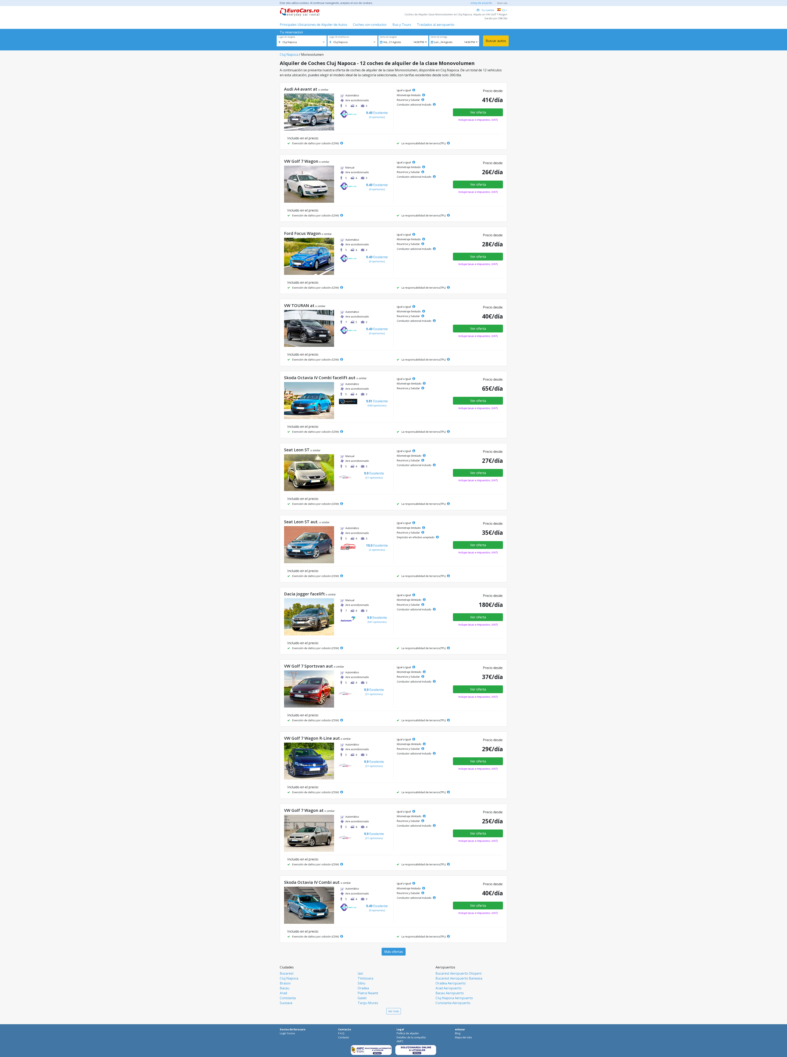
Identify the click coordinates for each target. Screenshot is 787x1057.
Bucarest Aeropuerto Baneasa (459, 978)
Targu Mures (368, 1003)
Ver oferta (478, 112)
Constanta (288, 998)
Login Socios (287, 1033)
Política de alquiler (408, 1033)
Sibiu (361, 983)
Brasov (285, 983)
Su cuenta (487, 10)
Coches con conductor (370, 24)
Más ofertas (393, 951)
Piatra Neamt (368, 993)
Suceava (286, 1003)
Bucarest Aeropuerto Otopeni (458, 973)
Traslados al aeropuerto (435, 24)
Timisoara (365, 978)
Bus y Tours (401, 24)
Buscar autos (496, 41)
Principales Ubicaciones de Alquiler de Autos (313, 24)
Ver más (393, 1011)
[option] (288, 42)
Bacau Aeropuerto (450, 993)
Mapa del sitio (463, 1037)
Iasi (360, 973)
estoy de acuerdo (481, 3)
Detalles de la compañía (411, 1037)
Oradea (363, 988)
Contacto (343, 1037)
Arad (283, 993)
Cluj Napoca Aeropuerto (454, 998)
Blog (457, 1033)
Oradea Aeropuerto (451, 983)
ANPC (400, 1041)
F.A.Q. (341, 1033)
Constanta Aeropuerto (453, 1003)
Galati (362, 998)
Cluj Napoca (289, 54)
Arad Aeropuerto (449, 988)
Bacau (284, 988)
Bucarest (286, 973)
